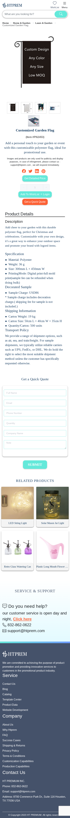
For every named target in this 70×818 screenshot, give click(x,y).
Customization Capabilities (18, 761)
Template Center (11, 699)
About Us (7, 724)
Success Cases (11, 740)
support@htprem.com (25, 631)
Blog (5, 689)
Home (5, 23)
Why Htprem (9, 729)
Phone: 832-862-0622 (15, 786)
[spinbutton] (35, 187)
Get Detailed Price (35, 178)
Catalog (7, 694)
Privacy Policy (10, 750)
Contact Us (8, 683)
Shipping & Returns (13, 745)
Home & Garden (22, 23)
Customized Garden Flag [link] (15, 25)
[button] (65, 3)
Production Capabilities (15, 766)
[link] (5, 23)
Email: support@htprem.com (18, 791)
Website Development (15, 710)
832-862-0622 (18, 625)
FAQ (5, 735)
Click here (22, 619)
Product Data (10, 704)
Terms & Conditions (13, 756)
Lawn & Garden (44, 23)
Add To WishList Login (35, 194)
